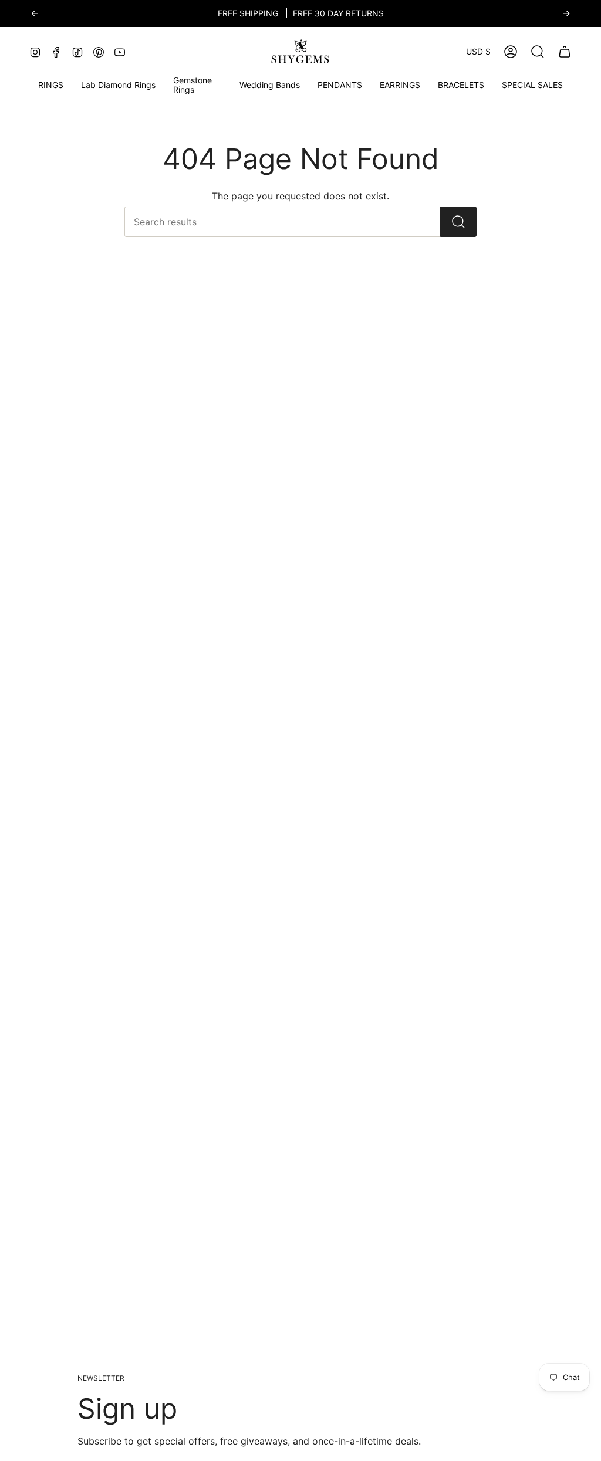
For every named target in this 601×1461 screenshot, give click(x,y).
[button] (197, 85)
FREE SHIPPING (248, 13)
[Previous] (34, 13)
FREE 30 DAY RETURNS (338, 13)
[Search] (458, 222)
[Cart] (564, 52)
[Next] (566, 13)
